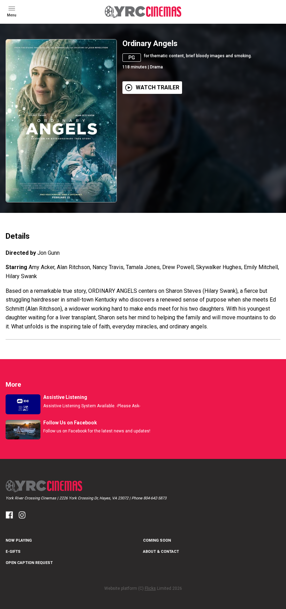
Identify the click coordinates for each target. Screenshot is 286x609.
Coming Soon (157, 540)
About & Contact (161, 551)
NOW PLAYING (19, 540)
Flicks (150, 588)
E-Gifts (13, 551)
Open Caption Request (29, 562)
